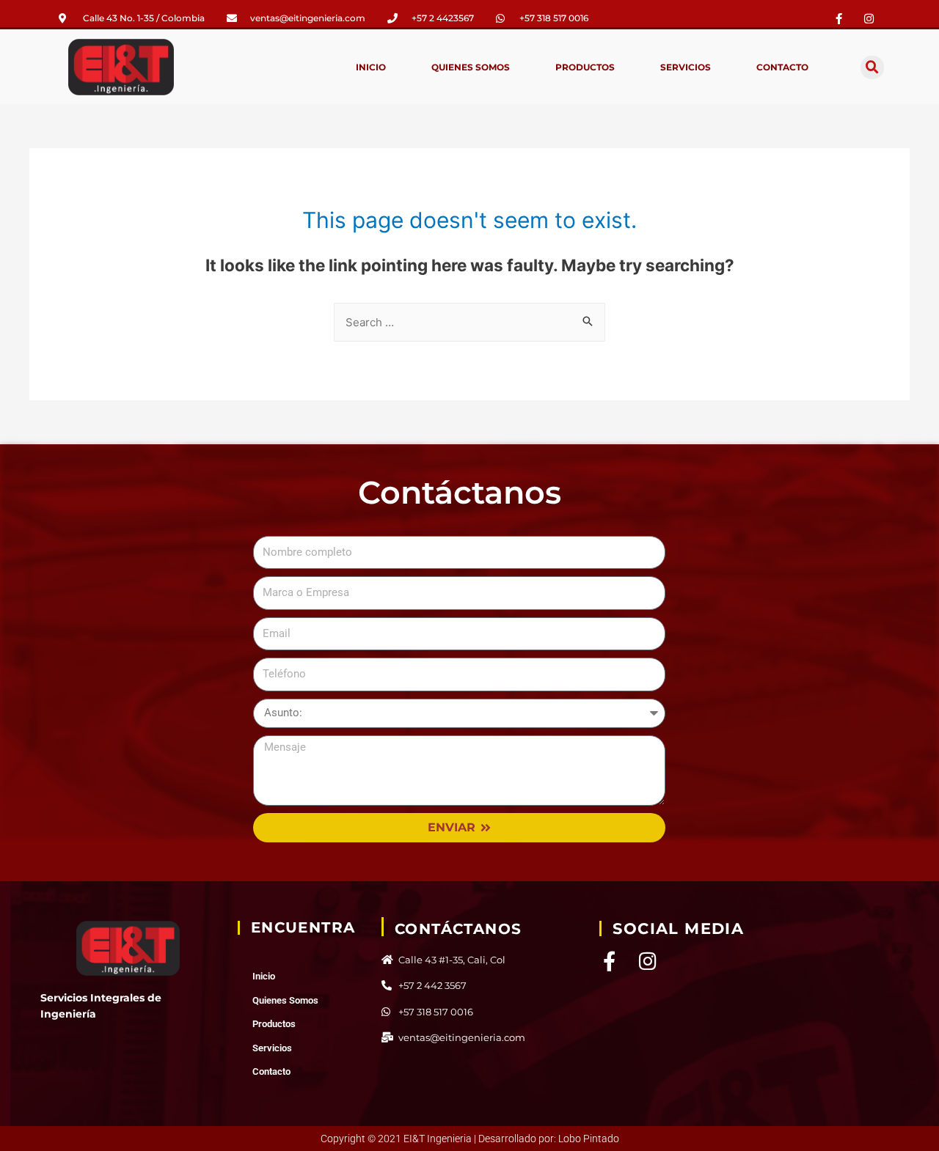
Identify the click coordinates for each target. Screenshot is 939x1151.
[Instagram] (647, 961)
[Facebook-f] (839, 18)
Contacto (782, 67)
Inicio (371, 67)
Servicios (685, 67)
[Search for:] (469, 322)
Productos (585, 67)
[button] (872, 67)
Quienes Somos (470, 67)
